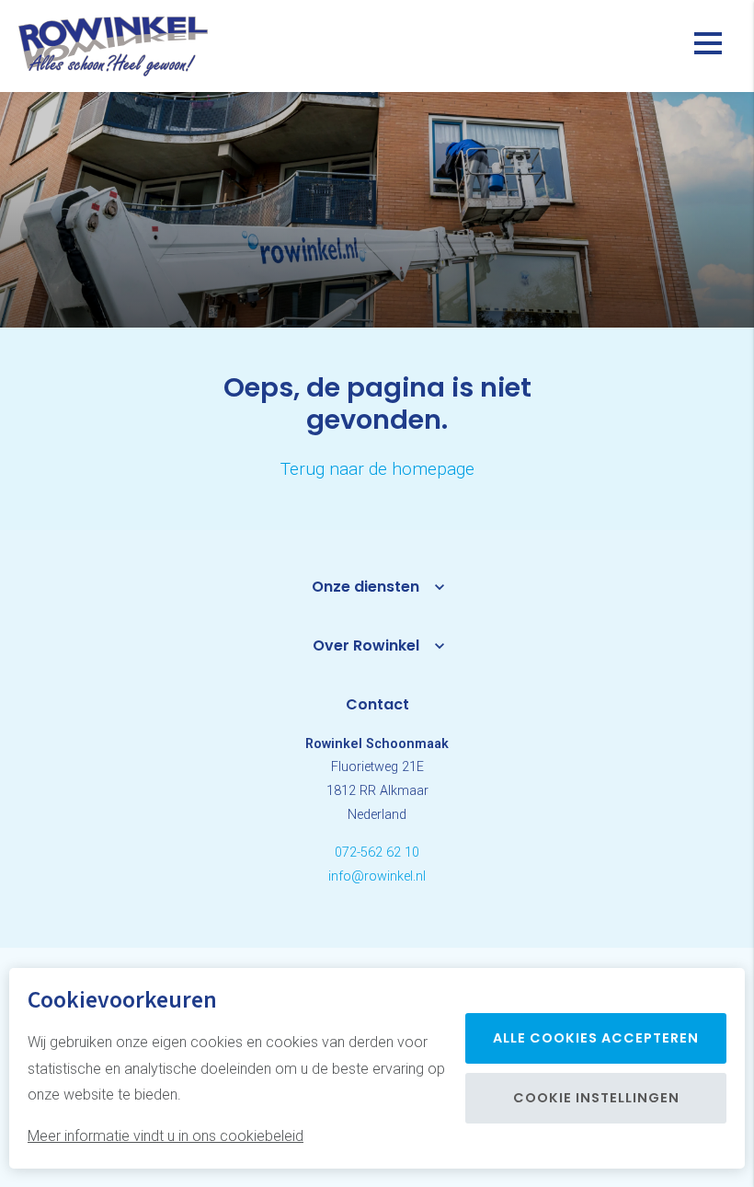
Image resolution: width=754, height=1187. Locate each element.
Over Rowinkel (366, 645)
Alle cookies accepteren (596, 1038)
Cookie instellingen (596, 1098)
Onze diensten (365, 586)
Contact (377, 704)
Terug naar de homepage (377, 468)
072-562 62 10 (377, 852)
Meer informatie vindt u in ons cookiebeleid (165, 1136)
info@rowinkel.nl (377, 876)
